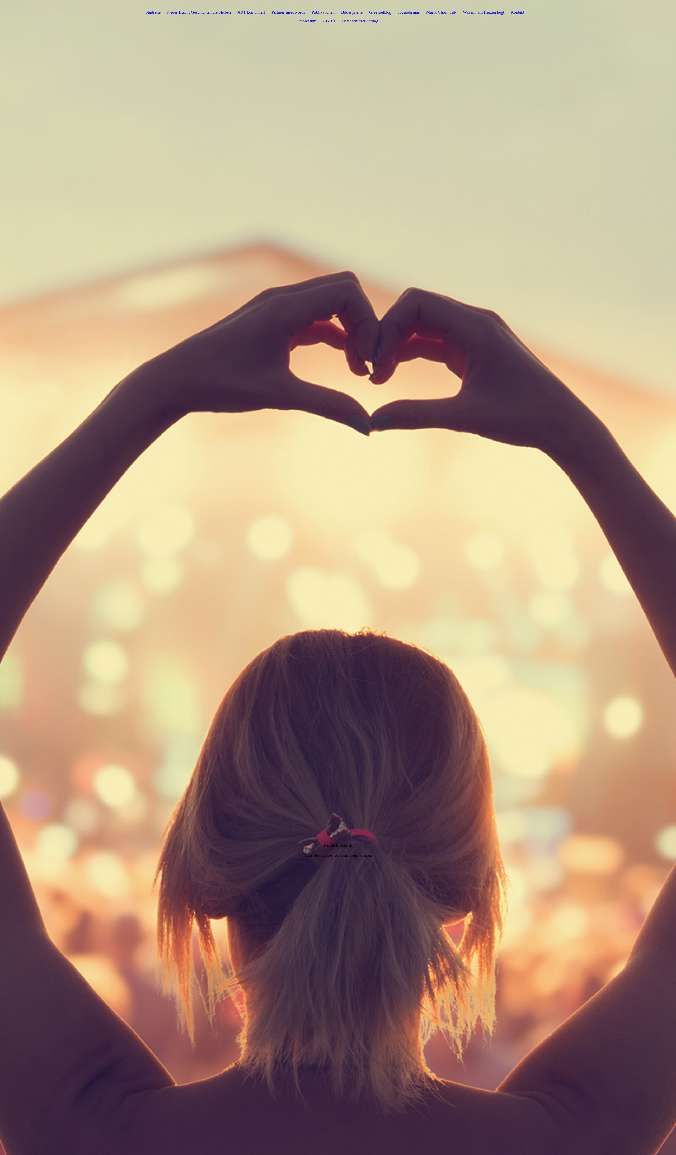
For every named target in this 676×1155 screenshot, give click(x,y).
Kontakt (517, 12)
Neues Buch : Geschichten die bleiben (199, 12)
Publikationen (323, 12)
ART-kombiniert (251, 12)
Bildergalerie (352, 12)
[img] (338, 577)
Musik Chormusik (441, 12)
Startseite (153, 12)
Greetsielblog (380, 12)
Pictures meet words (288, 12)
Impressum (307, 21)
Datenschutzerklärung (360, 21)
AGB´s (329, 21)
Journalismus (409, 12)
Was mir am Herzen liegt (483, 12)
